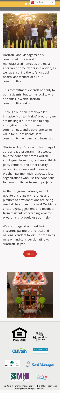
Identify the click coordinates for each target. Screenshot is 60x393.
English (38, 2)
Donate (30, 253)
